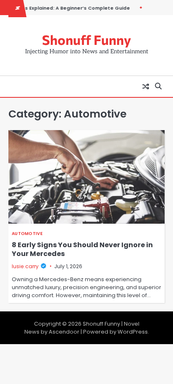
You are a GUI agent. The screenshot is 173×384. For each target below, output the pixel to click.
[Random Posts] (145, 86)
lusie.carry (25, 266)
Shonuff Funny (86, 39)
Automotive (27, 233)
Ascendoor (64, 332)
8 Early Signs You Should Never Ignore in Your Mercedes (82, 249)
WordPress (133, 332)
